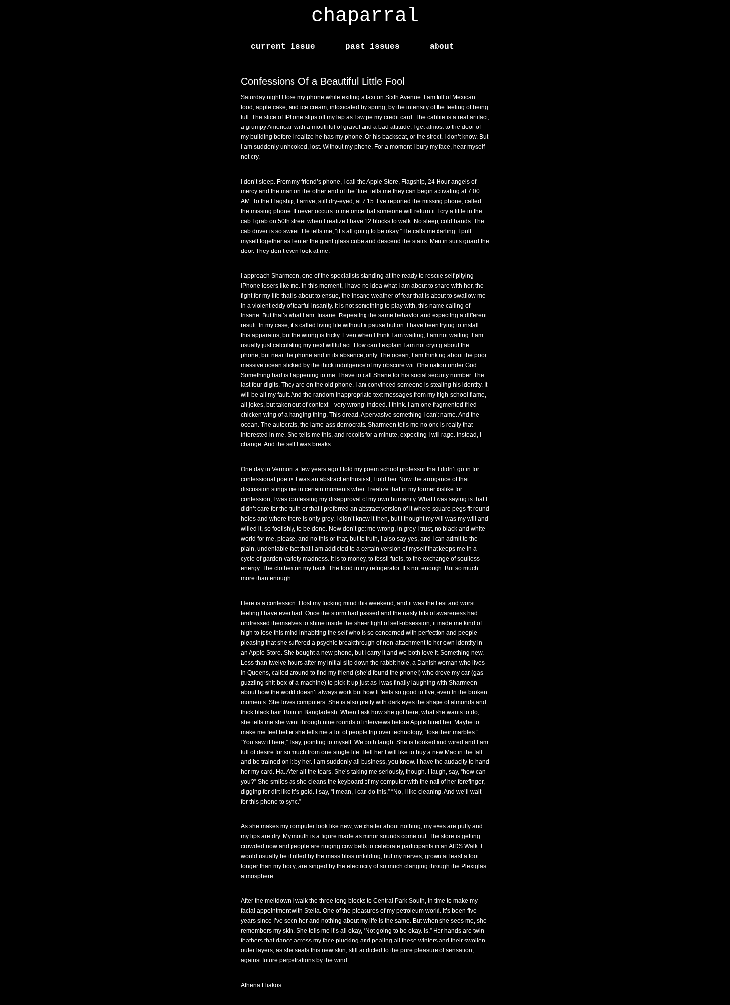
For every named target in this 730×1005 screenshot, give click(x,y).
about (442, 46)
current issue (283, 46)
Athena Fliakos (261, 985)
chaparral (365, 16)
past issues (372, 46)
